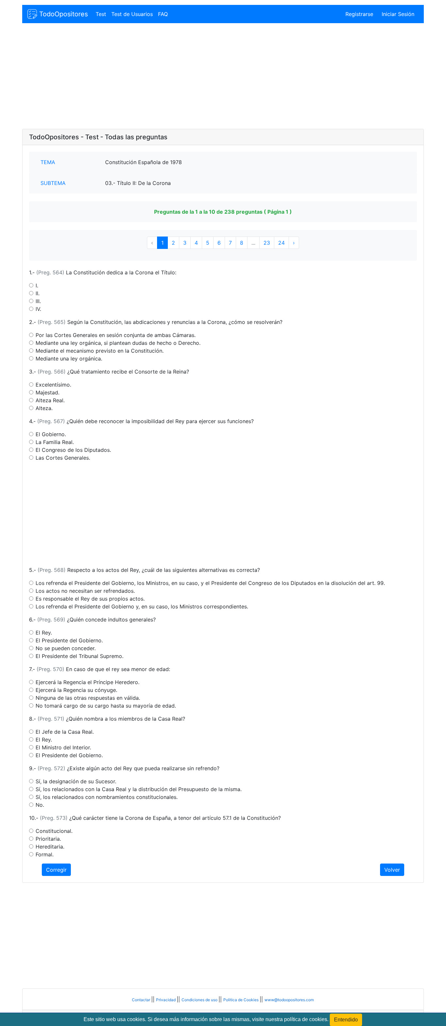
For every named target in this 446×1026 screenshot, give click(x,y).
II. (38, 293)
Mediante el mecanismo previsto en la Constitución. (100, 350)
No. (40, 805)
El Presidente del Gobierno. (69, 640)
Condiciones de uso (200, 999)
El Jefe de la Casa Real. (65, 731)
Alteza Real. (50, 400)
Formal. (45, 854)
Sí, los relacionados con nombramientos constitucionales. (107, 797)
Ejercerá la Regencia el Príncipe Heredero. (87, 682)
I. (37, 285)
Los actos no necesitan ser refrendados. (85, 591)
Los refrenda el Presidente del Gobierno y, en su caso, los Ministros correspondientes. (142, 606)
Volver (392, 869)
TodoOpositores (62, 14)
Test (101, 14)
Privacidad (166, 999)
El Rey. (44, 632)
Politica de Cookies (241, 999)
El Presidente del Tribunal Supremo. (79, 656)
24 (281, 242)
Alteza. (44, 408)
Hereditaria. (50, 846)
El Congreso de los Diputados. (73, 450)
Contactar (141, 999)
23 (266, 242)
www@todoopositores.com (289, 999)
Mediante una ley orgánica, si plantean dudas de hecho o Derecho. (118, 343)
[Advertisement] (218, 76)
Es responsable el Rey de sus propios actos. (90, 598)
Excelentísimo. (53, 384)
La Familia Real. (55, 442)
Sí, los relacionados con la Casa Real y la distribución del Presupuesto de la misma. (139, 789)
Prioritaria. (48, 838)
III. (38, 301)
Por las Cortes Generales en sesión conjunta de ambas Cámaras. (116, 335)
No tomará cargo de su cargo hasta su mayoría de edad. (106, 705)
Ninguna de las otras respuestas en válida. (88, 698)
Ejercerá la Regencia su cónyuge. (76, 690)
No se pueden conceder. (66, 648)
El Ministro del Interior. (63, 747)
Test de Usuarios (132, 14)
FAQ (163, 14)
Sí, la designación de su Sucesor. (76, 781)
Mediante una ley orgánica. (69, 358)
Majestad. (47, 392)
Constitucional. (54, 831)
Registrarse (359, 14)
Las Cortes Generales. (63, 457)
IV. (38, 309)
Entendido (346, 1019)
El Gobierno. (51, 434)
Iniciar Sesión (398, 14)
